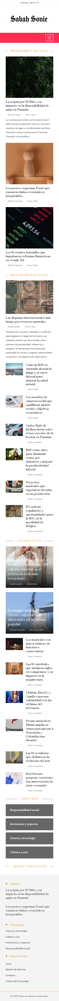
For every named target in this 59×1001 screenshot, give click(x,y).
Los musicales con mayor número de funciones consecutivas (38, 645)
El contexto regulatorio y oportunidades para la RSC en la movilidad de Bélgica (39, 516)
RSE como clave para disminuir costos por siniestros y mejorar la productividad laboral (39, 459)
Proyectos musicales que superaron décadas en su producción (39, 488)
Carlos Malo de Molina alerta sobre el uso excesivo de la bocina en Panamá (39, 431)
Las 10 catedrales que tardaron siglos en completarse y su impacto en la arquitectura (39, 672)
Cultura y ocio (13, 936)
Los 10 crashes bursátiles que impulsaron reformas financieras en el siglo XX (28, 256)
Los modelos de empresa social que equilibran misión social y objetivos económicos (39, 405)
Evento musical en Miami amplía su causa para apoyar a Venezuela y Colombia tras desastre (39, 730)
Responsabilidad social (18, 948)
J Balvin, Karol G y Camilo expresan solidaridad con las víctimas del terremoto (39, 700)
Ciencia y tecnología (16, 930)
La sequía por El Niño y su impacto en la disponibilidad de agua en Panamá (27, 106)
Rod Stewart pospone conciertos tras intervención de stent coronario (39, 779)
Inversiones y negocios (18, 942)
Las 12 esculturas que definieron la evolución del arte (38, 757)
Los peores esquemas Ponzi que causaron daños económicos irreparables (28, 192)
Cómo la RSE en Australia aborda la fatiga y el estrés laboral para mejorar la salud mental (39, 374)
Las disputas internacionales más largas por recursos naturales (28, 320)
